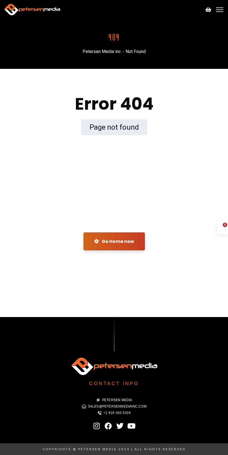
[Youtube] (131, 426)
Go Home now (117, 241)
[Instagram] (97, 426)
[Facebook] (108, 426)
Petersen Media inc (102, 51)
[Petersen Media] (32, 9)
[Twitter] (120, 426)
